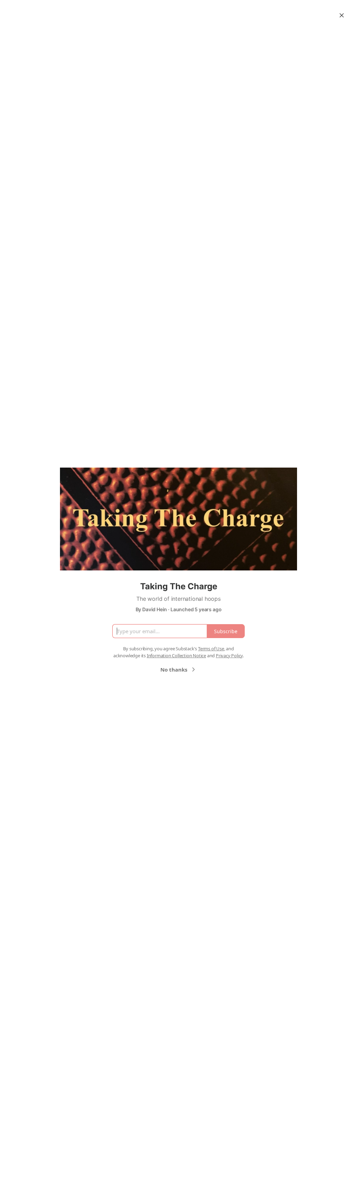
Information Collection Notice (176, 655)
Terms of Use (211, 648)
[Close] (342, 15)
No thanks (173, 669)
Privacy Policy (229, 655)
